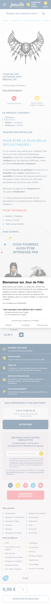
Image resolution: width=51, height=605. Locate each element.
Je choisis (25, 325)
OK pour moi (42, 325)
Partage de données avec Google (17, 312)
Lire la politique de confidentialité (14, 303)
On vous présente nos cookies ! (16, 315)
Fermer (8, 325)
